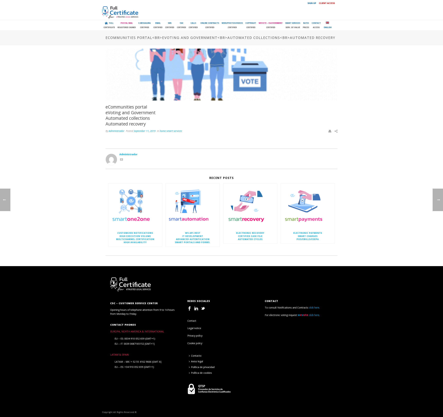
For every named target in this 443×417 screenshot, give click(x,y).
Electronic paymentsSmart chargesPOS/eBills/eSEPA (307, 236)
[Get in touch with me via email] (121, 160)
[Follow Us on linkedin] (196, 308)
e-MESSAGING (144, 25)
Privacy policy (194, 335)
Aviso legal (197, 361)
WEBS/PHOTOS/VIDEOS (232, 25)
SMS (169, 25)
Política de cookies (201, 372)
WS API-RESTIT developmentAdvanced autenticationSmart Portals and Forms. (192, 238)
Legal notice (194, 328)
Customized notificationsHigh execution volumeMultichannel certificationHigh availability (135, 238)
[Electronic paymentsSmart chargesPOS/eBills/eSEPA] (307, 206)
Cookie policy (194, 343)
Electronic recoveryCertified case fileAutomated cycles (250, 236)
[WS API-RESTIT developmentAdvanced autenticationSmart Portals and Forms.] (192, 206)
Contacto (196, 355)
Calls (193, 25)
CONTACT (316, 25)
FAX (181, 25)
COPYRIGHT (250, 25)
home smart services (171, 131)
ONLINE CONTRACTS (209, 25)
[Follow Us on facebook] (189, 308)
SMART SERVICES (292, 25)
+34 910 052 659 (133, 367)
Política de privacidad (203, 367)
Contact (191, 320)
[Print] (329, 131)
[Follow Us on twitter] (203, 308)
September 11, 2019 (145, 131)
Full (109, 25)
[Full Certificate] (120, 13)
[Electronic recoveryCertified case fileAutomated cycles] (250, 206)
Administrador (116, 131)
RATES (306, 25)
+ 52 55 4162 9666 (140, 361)
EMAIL (157, 25)
